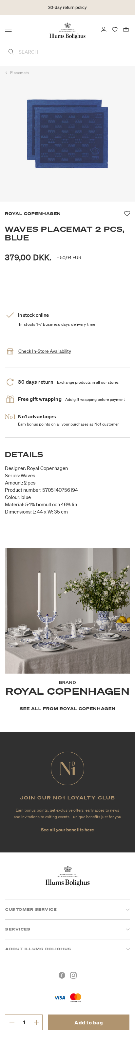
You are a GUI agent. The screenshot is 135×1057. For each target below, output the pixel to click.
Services (17, 929)
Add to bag (88, 1022)
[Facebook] (62, 975)
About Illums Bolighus (38, 949)
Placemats (19, 72)
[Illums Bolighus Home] (67, 30)
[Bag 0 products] (126, 29)
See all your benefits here (67, 829)
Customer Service (31, 909)
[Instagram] (73, 975)
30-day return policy (67, 7)
